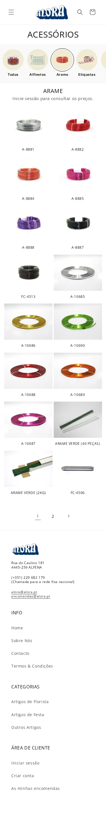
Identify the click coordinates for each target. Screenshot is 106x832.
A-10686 (28, 345)
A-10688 (28, 395)
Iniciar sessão (25, 763)
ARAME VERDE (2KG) (28, 493)
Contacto (20, 653)
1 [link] (37, 516)
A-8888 (28, 247)
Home (17, 627)
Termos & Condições (32, 666)
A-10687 (28, 443)
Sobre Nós (21, 640)
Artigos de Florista (30, 701)
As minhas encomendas (35, 788)
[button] (11, 12)
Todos (13, 74)
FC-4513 (28, 296)
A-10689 (77, 395)
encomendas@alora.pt (30, 596)
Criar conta (22, 775)
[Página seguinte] (68, 516)
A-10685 (77, 296)
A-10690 (77, 345)
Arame (62, 74)
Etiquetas (87, 74)
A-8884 (28, 198)
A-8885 (78, 198)
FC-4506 (78, 493)
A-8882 (78, 149)
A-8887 (78, 247)
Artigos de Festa (27, 714)
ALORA (60, 827)
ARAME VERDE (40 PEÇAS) (77, 443)
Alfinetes (37, 74)
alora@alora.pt (24, 592)
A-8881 (28, 149)
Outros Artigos (26, 727)
